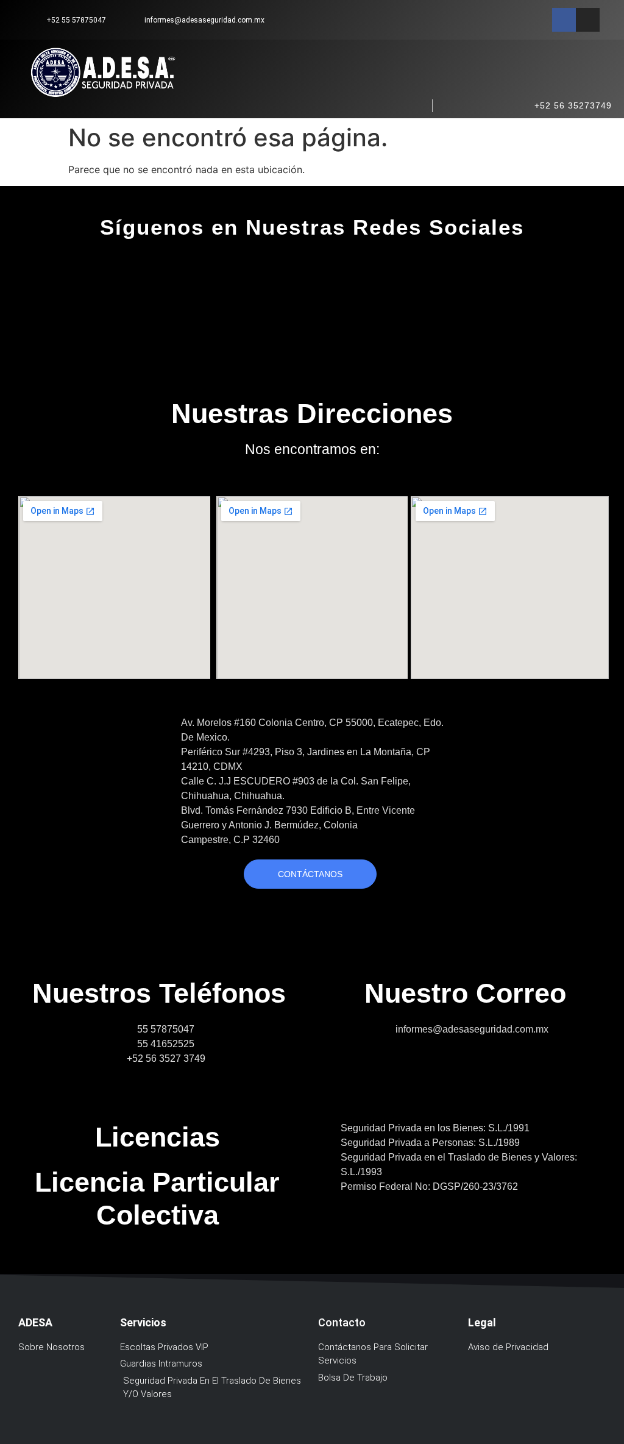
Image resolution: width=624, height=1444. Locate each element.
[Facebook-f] (564, 20)
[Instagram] (588, 20)
